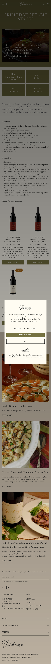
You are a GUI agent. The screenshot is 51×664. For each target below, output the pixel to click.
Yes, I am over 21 (25, 335)
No (25, 341)
